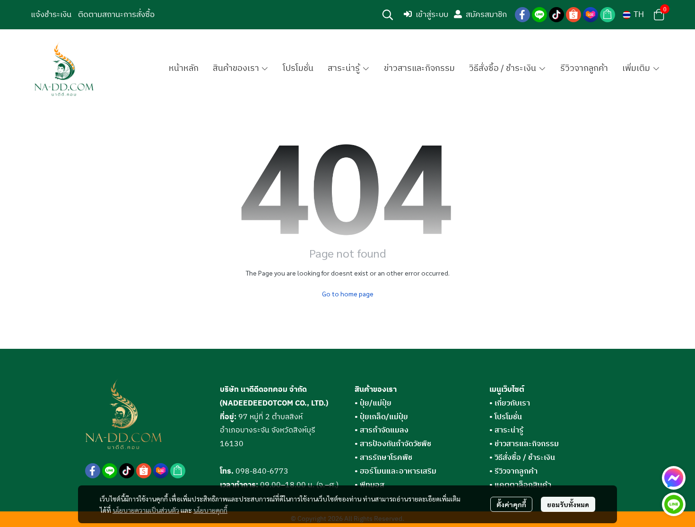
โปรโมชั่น (508, 417)
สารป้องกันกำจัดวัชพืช (393, 444)
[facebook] (522, 14)
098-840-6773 (261, 471)
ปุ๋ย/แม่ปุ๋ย (373, 403)
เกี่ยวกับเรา (512, 403)
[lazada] (590, 14)
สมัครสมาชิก (486, 14)
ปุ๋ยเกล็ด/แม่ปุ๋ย (381, 417)
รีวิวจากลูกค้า (516, 471)
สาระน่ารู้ (509, 430)
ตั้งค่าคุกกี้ (511, 504)
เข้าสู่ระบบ (432, 14)
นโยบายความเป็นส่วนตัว (146, 510)
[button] (388, 15)
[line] (539, 14)
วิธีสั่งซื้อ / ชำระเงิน (525, 457)
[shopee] (573, 14)
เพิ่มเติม (637, 68)
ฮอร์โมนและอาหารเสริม (395, 471)
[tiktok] (556, 14)
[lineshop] (607, 14)
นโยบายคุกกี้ (210, 510)
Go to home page (348, 293)
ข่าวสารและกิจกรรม (527, 444)
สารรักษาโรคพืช (383, 457)
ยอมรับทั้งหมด (568, 504)
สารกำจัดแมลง (381, 430)
